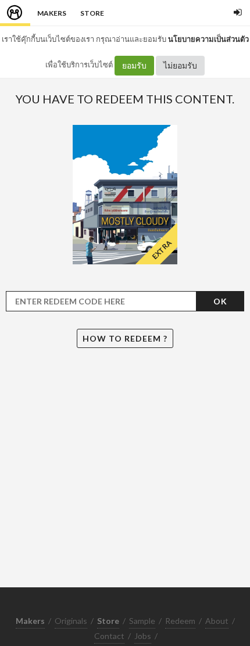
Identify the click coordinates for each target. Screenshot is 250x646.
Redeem (180, 621)
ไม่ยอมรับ (180, 65)
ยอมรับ (134, 65)
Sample (142, 621)
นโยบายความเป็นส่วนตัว (208, 39)
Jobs (142, 636)
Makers (51, 13)
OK (220, 301)
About (216, 621)
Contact (109, 636)
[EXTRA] (125, 194)
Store (92, 13)
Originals (71, 621)
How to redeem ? (125, 338)
